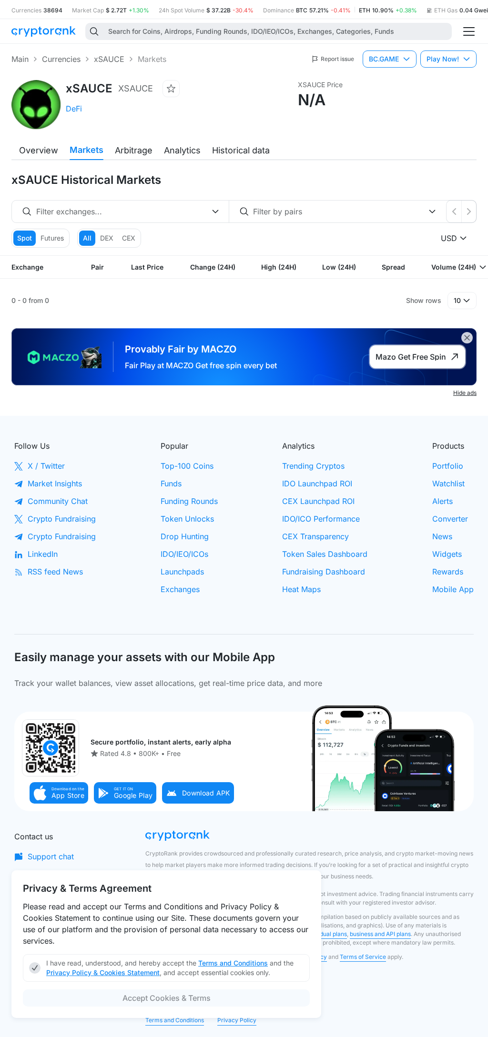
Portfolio (447, 466)
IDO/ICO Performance (321, 519)
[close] (467, 337)
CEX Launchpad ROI (318, 501)
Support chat (51, 856)
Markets (86, 150)
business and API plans (380, 933)
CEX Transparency (315, 536)
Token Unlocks (187, 519)
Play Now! (443, 59)
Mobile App (453, 589)
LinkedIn (43, 554)
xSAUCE (109, 59)
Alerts (442, 501)
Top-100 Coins (187, 466)
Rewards (447, 571)
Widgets (447, 554)
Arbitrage (133, 150)
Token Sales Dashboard (324, 554)
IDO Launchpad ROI (317, 483)
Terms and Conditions (174, 1020)
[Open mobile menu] (469, 31)
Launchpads (182, 571)
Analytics (182, 150)
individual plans (326, 933)
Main (20, 59)
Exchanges (180, 589)
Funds (171, 483)
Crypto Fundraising (62, 519)
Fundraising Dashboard (323, 571)
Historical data (241, 150)
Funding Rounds (189, 501)
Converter (450, 519)
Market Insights (55, 483)
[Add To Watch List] (171, 88)
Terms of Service (363, 956)
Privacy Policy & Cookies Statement (103, 972)
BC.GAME (384, 59)
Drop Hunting (185, 536)
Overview (38, 150)
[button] (59, 793)
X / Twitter (46, 466)
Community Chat (58, 501)
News (442, 536)
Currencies (61, 59)
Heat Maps (301, 589)
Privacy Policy (236, 1020)
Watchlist (448, 483)
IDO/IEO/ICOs (184, 554)
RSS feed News (55, 571)
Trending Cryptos (313, 466)
